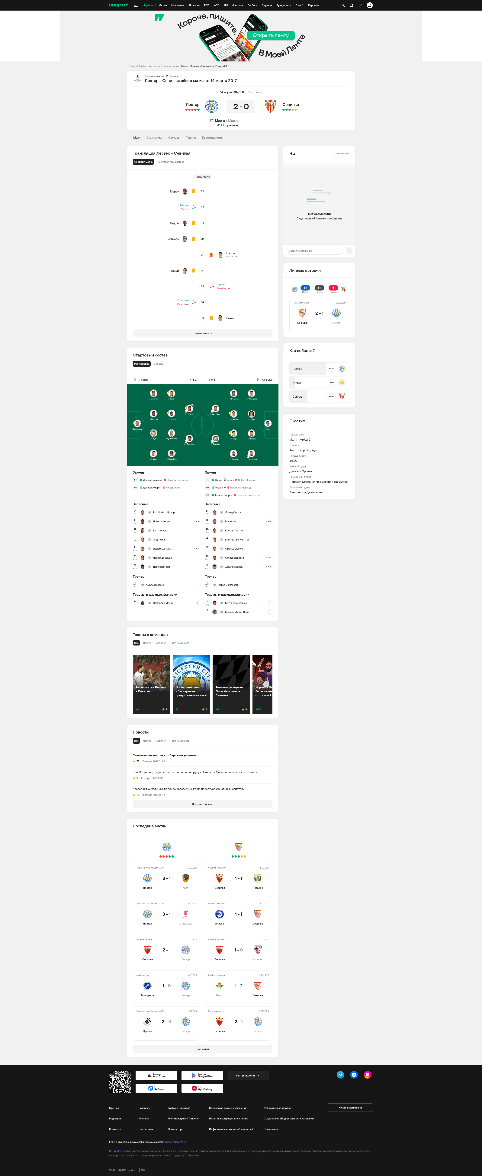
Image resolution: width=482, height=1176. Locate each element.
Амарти (184, 205)
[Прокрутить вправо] (266, 684)
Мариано (220, 487)
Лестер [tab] (147, 740)
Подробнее (194, 1155)
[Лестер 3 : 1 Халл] (198, 110)
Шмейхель (172, 239)
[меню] (135, 5)
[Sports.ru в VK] (354, 1075)
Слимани (183, 300)
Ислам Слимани (152, 480)
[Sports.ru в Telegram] (341, 1075)
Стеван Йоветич (224, 480)
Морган (221, 120)
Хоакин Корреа (223, 495)
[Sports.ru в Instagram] (368, 1075)
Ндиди (174, 223)
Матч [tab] (136, 137)
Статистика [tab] (154, 137)
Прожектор (175, 1129)
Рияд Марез (173, 487)
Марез (233, 120)
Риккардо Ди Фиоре (334, 482)
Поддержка (146, 1129)
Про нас (114, 1108)
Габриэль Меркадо (241, 487)
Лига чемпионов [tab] (180, 740)
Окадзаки (183, 304)
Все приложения (246, 1075)
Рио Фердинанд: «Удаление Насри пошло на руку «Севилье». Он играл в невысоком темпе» (195, 772)
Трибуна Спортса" (179, 1108)
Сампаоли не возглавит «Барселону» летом (164, 755)
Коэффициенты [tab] (212, 137)
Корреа (221, 284)
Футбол (142, 65)
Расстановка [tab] (141, 363)
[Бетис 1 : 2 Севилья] (286, 110)
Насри (230, 253)
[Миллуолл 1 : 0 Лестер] (189, 110)
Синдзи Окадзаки (177, 480)
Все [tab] (136, 740)
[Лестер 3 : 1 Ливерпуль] (195, 110)
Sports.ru (118, 1151)
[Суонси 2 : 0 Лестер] (186, 110)
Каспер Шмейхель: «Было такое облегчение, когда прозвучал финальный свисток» (188, 789)
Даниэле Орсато (300, 471)
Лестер (193, 104)
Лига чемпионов (171, 65)
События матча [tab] (143, 161)
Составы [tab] (174, 137)
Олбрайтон (229, 125)
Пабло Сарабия (247, 480)
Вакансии (144, 1108)
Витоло (231, 318)
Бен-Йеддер (224, 288)
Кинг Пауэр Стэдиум (303, 450)
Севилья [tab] (161, 740)
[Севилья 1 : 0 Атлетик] (289, 110)
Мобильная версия (350, 1107)
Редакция (115, 1118)
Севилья (290, 104)
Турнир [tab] (191, 137)
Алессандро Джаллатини (306, 492)
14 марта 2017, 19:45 (233, 92)
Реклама (144, 1118)
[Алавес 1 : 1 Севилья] (292, 110)
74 (138, 761)
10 (138, 795)
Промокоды (271, 1129)
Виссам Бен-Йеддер (249, 495)
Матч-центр (154, 65)
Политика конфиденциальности (228, 1118)
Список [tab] (158, 363)
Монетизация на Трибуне (183, 1118)
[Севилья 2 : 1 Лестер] (192, 110)
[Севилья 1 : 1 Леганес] (295, 110)
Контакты (115, 1129)
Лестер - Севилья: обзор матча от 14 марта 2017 (205, 65)
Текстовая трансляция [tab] (170, 161)
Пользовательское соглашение (228, 1108)
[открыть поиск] (343, 5)
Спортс (133, 65)
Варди (174, 270)
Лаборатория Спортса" (277, 1108)
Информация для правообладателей (231, 1129)
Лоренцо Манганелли (304, 482)
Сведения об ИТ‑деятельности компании (289, 1118)
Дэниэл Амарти (152, 487)
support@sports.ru (175, 1142)
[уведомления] (351, 5)
